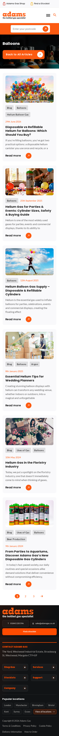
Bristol (51, 705)
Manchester (21, 705)
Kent (6, 711)
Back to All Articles (19, 54)
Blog (9, 107)
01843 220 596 (16, 623)
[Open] (48, 15)
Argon (34, 364)
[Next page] (41, 596)
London (7, 705)
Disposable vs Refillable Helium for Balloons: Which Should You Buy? (26, 131)
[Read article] (29, 88)
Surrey (17, 711)
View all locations (45, 711)
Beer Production (16, 539)
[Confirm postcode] (45, 29)
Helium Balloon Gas (18, 114)
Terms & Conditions (11, 726)
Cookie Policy (45, 726)
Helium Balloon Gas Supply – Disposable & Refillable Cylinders (27, 290)
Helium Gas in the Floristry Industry (25, 464)
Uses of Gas (23, 450)
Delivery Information (12, 731)
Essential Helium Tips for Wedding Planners (24, 378)
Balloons (21, 107)
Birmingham (37, 705)
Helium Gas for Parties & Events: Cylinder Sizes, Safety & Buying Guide (28, 210)
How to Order (30, 731)
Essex (27, 711)
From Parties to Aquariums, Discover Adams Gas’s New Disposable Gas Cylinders (26, 555)
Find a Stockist (29, 631)
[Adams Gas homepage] (29, 612)
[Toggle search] (54, 15)
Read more (13, 155)
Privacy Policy (29, 726)
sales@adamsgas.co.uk (43, 623)
